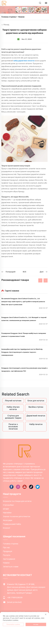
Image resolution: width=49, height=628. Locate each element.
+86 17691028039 (14, 597)
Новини (21, 17)
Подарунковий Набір (12, 524)
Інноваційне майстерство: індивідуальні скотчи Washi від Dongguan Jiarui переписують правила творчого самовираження (21, 352)
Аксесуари (7, 520)
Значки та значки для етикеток (16, 516)
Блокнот (6, 528)
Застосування (9, 559)
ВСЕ (24, 272)
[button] (40, 280)
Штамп (6, 509)
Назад (6, 24)
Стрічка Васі (8, 505)
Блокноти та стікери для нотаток (17, 501)
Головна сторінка (8, 17)
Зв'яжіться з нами (10, 566)
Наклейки (7, 512)
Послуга (6, 555)
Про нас (6, 547)
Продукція (7, 551)
